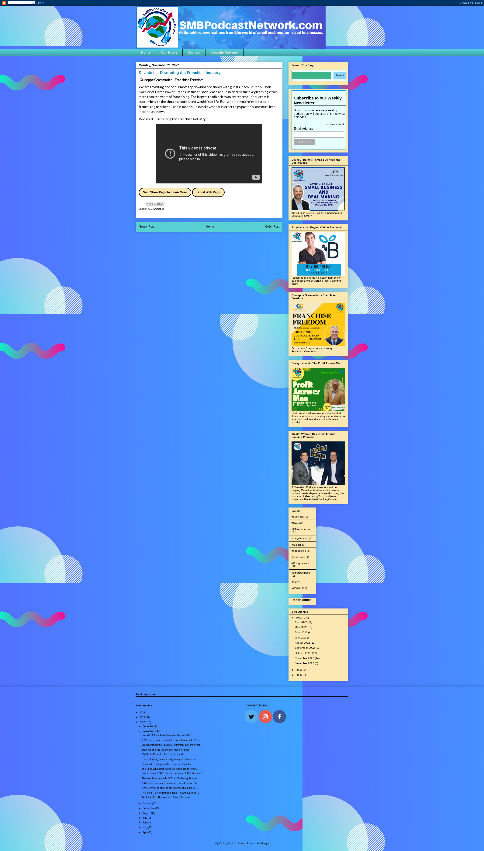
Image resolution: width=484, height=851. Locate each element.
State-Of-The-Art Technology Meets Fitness (165, 749)
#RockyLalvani (300, 563)
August (147, 813)
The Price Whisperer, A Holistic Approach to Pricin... (170, 768)
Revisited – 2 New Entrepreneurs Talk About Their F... (171, 792)
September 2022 (305, 647)
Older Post (272, 226)
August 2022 (303, 642)
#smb (295, 581)
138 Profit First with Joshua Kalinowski (163, 754)
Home (145, 52)
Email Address (305, 128)
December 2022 (305, 663)
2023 (299, 669)
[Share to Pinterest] (162, 204)
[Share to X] (155, 204)
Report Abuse (301, 599)
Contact (194, 52)
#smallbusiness (301, 572)
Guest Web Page (208, 192)
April (145, 832)
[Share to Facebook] (159, 204)
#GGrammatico (155, 208)
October (147, 803)
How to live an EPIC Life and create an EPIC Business (172, 773)
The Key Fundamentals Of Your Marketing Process (170, 778)
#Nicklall (296, 544)
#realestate (298, 556)
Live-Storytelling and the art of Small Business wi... (170, 787)
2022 (299, 617)
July (145, 817)
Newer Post (146, 226)
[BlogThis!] (151, 204)
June (146, 822)
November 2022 (305, 658)
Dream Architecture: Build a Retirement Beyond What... (172, 744)
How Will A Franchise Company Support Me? (166, 735)
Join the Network (224, 52)
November (148, 731)
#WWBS (296, 588)
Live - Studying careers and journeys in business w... (170, 759)
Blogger (265, 843)
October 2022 (303, 653)
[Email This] (148, 204)
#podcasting (299, 550)
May (145, 827)
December (148, 726)
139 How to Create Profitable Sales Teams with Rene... (172, 740)
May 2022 (301, 627)
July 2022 (301, 637)
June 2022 (301, 632)
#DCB (295, 522)
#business (298, 516)
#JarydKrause (300, 538)
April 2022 (301, 622)
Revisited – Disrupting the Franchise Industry (172, 119)
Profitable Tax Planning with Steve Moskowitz (167, 797)
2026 (299, 674)
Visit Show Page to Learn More (165, 192)
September (149, 808)
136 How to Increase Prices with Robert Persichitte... (171, 783)
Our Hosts (169, 52)
